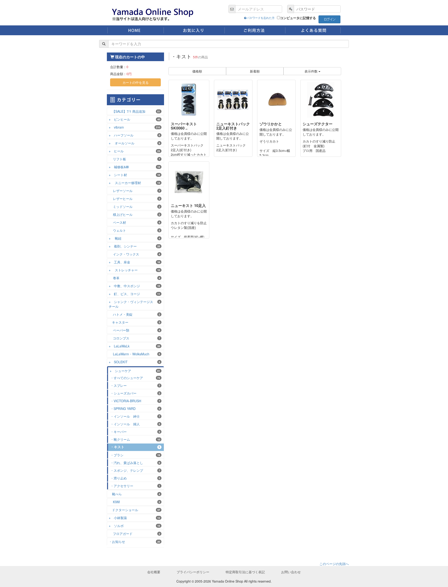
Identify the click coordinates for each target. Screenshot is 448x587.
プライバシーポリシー (193, 572)
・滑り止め (135, 478)
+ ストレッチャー (134, 270)
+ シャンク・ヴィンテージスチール (134, 304)
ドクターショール (134, 509)
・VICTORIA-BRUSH (135, 400)
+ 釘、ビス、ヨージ (134, 293)
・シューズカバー (135, 393)
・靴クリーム (135, 439)
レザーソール (134, 190)
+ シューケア (135, 370)
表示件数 (311, 71)
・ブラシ (135, 455)
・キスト (135, 447)
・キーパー (135, 431)
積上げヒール (134, 214)
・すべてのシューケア (135, 377)
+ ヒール (134, 151)
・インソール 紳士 (135, 416)
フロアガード (134, 533)
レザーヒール (134, 198)
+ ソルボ (134, 525)
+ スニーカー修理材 (134, 182)
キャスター (134, 322)
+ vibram (134, 127)
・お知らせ (134, 541)
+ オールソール (134, 143)
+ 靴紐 (134, 238)
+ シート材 (134, 174)
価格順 (197, 71)
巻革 (134, 278)
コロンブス (134, 338)
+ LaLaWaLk (134, 346)
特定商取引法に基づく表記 (245, 572)
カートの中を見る (135, 82)
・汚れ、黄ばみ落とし (135, 462)
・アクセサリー (135, 485)
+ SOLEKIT (134, 362)
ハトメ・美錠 (134, 314)
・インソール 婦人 (135, 424)
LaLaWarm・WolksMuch (134, 354)
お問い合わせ (291, 572)
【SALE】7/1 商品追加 (134, 111)
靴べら (134, 494)
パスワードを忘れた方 (261, 18)
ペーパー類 (134, 330)
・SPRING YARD (135, 408)
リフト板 (134, 159)
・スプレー (135, 385)
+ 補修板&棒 (134, 166)
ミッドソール (134, 206)
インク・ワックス (134, 254)
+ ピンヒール (134, 119)
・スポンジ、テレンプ (135, 470)
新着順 (255, 71)
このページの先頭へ (334, 563)
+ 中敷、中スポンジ (134, 285)
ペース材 (134, 222)
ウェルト (134, 230)
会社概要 (153, 572)
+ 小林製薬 (134, 517)
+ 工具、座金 (134, 262)
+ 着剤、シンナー (134, 246)
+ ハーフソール (134, 135)
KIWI (134, 502)
